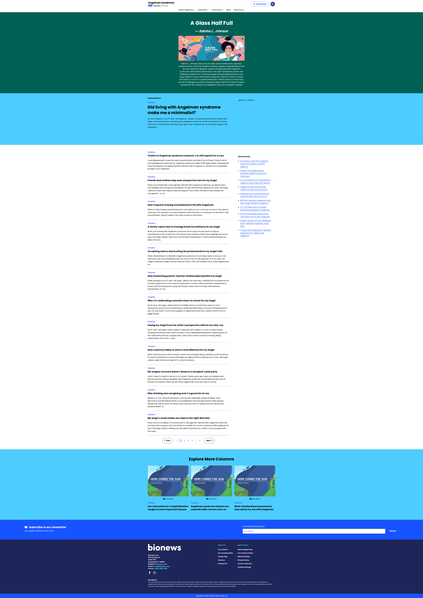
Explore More (243, 545)
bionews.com (161, 564)
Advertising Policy (245, 549)
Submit (392, 531)
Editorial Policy (243, 556)
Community (217, 10)
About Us (221, 545)
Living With (202, 10)
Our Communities (225, 553)
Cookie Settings (244, 567)
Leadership (222, 556)
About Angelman (186, 10)
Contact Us (222, 564)
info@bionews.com (161, 566)
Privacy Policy (243, 560)
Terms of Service (244, 564)
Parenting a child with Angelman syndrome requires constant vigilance (254, 164)
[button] (260, 4)
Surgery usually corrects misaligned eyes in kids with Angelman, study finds (255, 223)
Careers (221, 560)
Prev (168, 440)
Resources (238, 10)
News (228, 10)
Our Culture (223, 549)
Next (208, 440)
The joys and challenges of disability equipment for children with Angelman (255, 233)
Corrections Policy (245, 553)
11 (199, 440)
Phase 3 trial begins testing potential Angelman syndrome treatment (253, 173)
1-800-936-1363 (160, 568)
